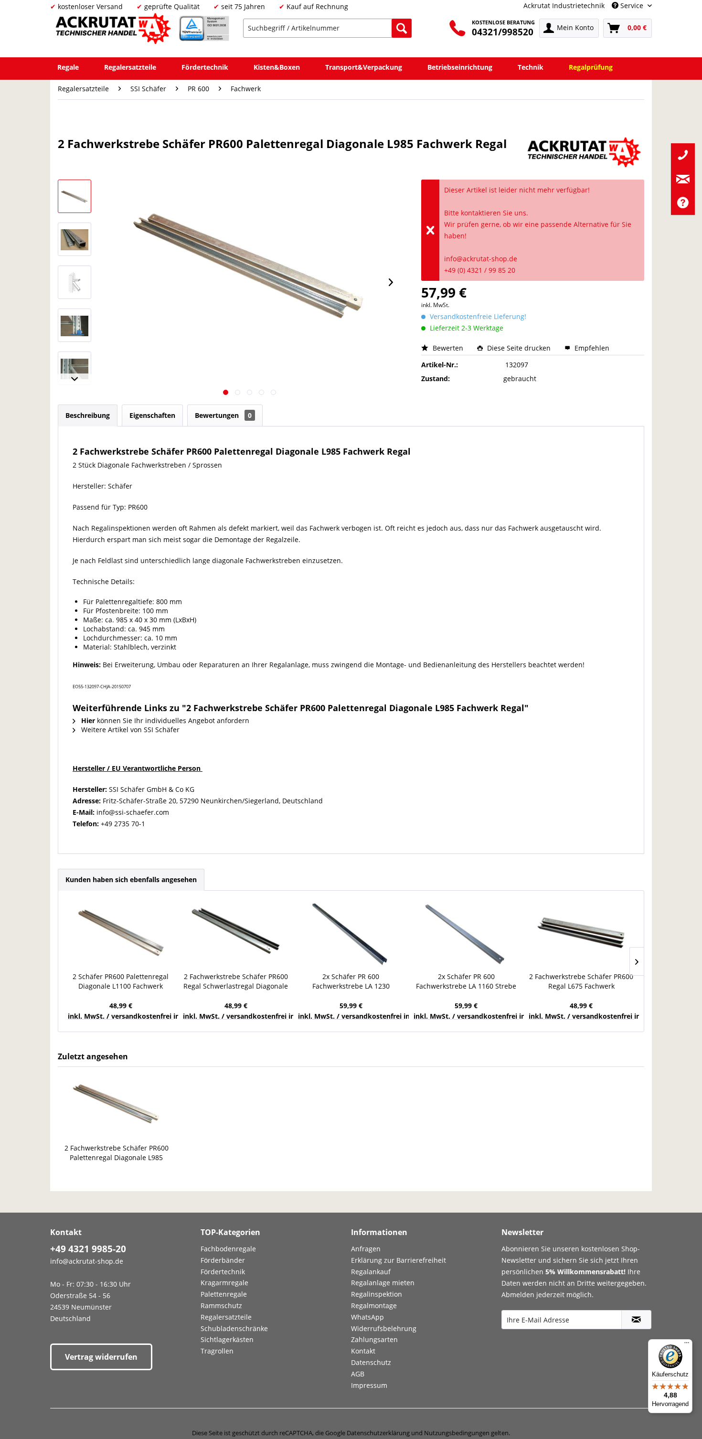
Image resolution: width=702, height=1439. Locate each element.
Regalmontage (374, 1305)
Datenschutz (371, 1362)
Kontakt (363, 1350)
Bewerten (448, 347)
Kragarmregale (224, 1282)
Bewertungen (223, 415)
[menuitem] (327, 28)
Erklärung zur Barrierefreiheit (398, 1260)
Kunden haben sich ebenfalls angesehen (131, 879)
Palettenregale (224, 1294)
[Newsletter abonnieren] (636, 1319)
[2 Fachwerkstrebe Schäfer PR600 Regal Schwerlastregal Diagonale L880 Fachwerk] (235, 933)
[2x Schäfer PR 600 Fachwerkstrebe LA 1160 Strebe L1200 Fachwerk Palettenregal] (466, 933)
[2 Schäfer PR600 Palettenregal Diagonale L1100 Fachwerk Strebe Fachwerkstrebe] (120, 933)
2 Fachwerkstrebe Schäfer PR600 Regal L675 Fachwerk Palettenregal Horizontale (581, 981)
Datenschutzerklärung (378, 1432)
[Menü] (686, 1345)
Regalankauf (371, 1271)
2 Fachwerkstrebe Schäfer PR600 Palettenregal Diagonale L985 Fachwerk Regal (116, 1152)
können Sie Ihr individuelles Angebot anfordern (165, 720)
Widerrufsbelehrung (383, 1328)
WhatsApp (367, 1317)
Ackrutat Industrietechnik (564, 5)
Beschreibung (87, 415)
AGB (357, 1373)
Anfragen (366, 1248)
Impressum (369, 1385)
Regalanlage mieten (383, 1282)
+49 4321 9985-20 (88, 1249)
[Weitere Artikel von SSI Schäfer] (585, 153)
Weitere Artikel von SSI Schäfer (129, 729)
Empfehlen (591, 347)
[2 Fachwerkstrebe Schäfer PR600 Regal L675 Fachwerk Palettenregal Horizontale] (581, 933)
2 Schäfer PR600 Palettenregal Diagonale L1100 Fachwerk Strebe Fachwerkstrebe (121, 981)
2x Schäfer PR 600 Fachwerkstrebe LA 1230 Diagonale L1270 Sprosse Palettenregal (351, 981)
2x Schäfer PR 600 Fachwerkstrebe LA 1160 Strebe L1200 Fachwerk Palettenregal (466, 981)
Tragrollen (217, 1350)
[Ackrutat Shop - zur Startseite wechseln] (114, 30)
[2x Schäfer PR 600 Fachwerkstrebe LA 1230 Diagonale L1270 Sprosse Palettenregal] (351, 933)
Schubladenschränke (234, 1328)
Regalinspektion (376, 1294)
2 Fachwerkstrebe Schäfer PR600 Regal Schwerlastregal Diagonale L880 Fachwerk (235, 981)
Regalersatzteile (226, 1317)
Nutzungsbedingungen (456, 1432)
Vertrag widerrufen (101, 1357)
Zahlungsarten (374, 1339)
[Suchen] (402, 28)
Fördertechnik (223, 1271)
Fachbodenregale (228, 1248)
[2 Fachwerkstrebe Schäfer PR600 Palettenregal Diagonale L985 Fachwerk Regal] (116, 1105)
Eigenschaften (152, 415)
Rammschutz (221, 1305)
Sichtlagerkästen (227, 1339)
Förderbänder (223, 1260)
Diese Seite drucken (519, 347)
